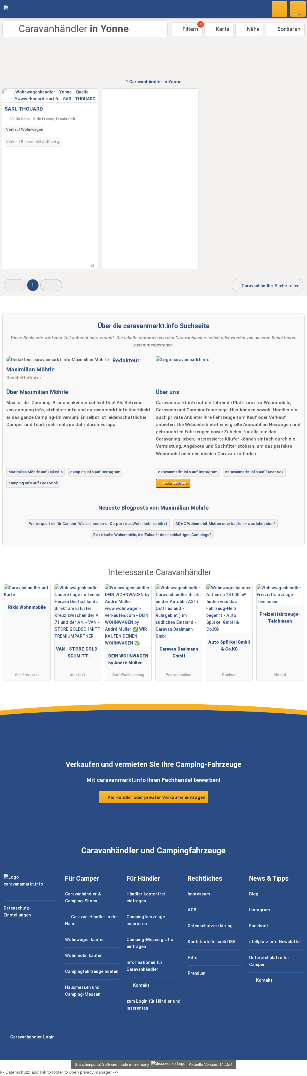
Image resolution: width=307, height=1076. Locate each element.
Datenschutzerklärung (210, 925)
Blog (253, 894)
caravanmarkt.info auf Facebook (254, 472)
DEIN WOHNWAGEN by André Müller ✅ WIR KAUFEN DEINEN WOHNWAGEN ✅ (128, 661)
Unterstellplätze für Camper (269, 961)
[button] (14, 285)
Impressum (199, 894)
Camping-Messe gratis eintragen (150, 943)
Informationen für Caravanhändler (144, 966)
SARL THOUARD (23, 109)
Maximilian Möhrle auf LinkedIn (35, 472)
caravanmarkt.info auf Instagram (187, 472)
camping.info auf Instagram (95, 472)
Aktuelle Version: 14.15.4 (210, 1064)
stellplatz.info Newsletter (275, 941)
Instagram (259, 910)
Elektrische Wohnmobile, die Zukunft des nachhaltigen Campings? (152, 534)
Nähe (253, 29)
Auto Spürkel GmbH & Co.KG (229, 646)
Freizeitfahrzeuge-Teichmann (280, 618)
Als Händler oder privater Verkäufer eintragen (155, 797)
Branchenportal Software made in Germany (111, 1064)
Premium (196, 973)
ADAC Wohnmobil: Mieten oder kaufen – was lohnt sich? (225, 523)
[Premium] (295, 578)
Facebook (259, 925)
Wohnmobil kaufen (84, 955)
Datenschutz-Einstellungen (17, 912)
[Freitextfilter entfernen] (279, 8)
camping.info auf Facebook (33, 483)
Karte (222, 29)
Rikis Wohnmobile (27, 607)
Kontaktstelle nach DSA (212, 941)
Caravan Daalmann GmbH (178, 653)
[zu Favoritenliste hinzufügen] (9, 95)
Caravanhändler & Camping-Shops (83, 898)
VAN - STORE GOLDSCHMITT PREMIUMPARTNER (77, 654)
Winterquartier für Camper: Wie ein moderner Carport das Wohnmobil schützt (98, 523)
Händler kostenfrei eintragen (146, 898)
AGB (192, 910)
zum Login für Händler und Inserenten (153, 1005)
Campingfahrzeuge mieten (91, 971)
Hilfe (192, 957)
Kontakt (140, 985)
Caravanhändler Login (32, 1037)
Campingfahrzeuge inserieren (146, 920)
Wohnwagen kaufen (85, 939)
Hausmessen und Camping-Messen (82, 991)
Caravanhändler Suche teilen (270, 285)
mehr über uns (175, 483)
